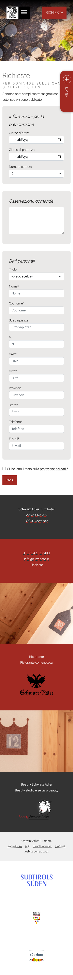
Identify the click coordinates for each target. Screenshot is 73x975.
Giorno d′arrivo (19, 133)
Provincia (15, 388)
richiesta (54, 12)
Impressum (15, 846)
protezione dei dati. (53, 469)
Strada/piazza (19, 320)
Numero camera (20, 167)
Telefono (15, 422)
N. (10, 337)
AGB (27, 846)
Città (12, 371)
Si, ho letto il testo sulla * (37, 469)
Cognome (16, 303)
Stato (12, 405)
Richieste (36, 565)
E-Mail (13, 439)
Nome (13, 286)
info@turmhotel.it (36, 559)
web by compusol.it (36, 851)
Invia (10, 480)
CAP (12, 354)
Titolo (13, 269)
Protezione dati (42, 846)
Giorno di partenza (22, 150)
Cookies (60, 846)
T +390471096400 (37, 553)
